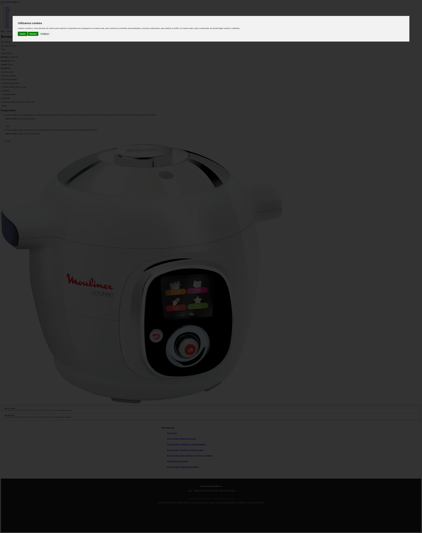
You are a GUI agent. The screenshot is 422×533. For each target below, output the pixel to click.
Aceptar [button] (23, 34)
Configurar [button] (45, 34)
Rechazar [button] (33, 34)
